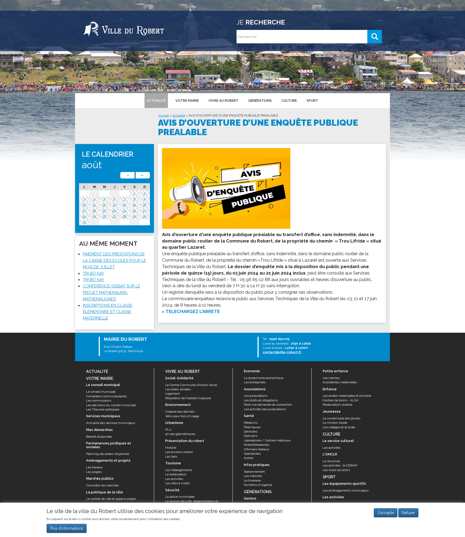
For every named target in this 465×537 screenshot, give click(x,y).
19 (104, 210)
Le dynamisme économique (263, 378)
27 (114, 216)
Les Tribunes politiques (102, 409)
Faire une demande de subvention (268, 404)
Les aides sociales (178, 389)
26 (104, 216)
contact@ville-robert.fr (282, 352)
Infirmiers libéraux (256, 449)
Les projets (94, 472)
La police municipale (180, 497)
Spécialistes (252, 453)
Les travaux (94, 467)
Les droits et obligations (261, 400)
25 (94, 216)
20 (114, 210)
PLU (168, 429)
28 (124, 216)
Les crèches (331, 378)
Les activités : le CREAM (340, 465)
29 (134, 216)
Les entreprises (255, 382)
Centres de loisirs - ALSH (340, 400)
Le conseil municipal (100, 392)
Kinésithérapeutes (256, 445)
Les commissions (98, 400)
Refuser (408, 513)
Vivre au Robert (223, 101)
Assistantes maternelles (340, 382)
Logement (172, 393)
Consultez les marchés (102, 485)
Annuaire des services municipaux (110, 423)
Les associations (255, 396)
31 (84, 222)
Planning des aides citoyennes (107, 454)
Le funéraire (252, 480)
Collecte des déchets (180, 411)
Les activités (174, 479)
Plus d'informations (66, 529)
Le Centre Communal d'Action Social (191, 385)
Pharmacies (252, 427)
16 (144, 204)
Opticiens (250, 436)
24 (84, 216)
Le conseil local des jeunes (341, 418)
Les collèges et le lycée (339, 427)
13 (114, 204)
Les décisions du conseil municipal (111, 405)
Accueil (163, 115)
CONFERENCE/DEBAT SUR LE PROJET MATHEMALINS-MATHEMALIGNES (111, 292)
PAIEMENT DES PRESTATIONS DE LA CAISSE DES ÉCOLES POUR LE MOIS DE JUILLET (114, 260)
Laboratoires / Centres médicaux (267, 440)
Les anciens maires (179, 452)
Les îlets (171, 456)
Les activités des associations (265, 409)
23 (144, 210)
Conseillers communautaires (106, 396)
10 (84, 204)
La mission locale (335, 422)
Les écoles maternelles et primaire (347, 396)
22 (134, 210)
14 (124, 204)
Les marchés (253, 476)
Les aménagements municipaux (346, 490)
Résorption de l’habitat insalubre (188, 398)
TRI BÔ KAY (93, 273)
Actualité (156, 101)
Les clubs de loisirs (336, 470)
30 (144, 216)
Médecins (251, 422)
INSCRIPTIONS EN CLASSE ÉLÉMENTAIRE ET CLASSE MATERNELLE (107, 312)
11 (94, 204)
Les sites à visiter (177, 483)
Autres (248, 458)
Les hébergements (178, 470)
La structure (331, 461)
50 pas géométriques (180, 434)
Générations (260, 101)
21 (124, 210)
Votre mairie (187, 101)
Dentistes (250, 431)
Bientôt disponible (99, 436)
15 (134, 204)
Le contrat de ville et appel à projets (111, 499)
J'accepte (385, 513)
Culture (289, 101)
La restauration (175, 474)
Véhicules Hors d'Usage (182, 416)
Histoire (170, 448)
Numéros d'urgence (258, 485)
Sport (312, 101)
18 (94, 210)
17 (84, 210)
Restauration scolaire (337, 404)
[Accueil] (123, 28)
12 (104, 204)
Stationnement (254, 471)
